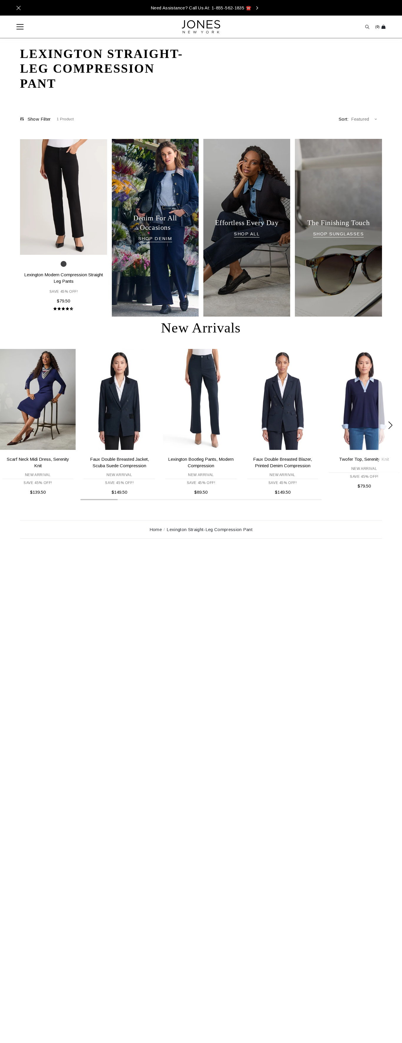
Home (155, 529)
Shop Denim (155, 238)
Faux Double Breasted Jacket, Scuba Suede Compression (119, 462)
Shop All (247, 233)
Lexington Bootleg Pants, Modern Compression (201, 462)
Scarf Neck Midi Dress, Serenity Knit (38, 462)
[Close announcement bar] (18, 8)
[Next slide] (390, 425)
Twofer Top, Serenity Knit (364, 459)
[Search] (367, 27)
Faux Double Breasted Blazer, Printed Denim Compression (282, 462)
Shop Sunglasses (338, 233)
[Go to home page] (201, 27)
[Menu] (17, 26)
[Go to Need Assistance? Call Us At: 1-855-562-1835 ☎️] (201, 8)
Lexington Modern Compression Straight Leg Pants (63, 277)
